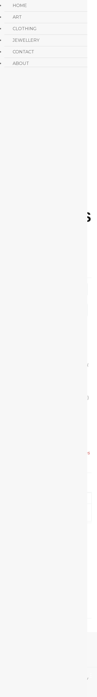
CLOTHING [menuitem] (25, 28)
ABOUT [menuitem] (21, 63)
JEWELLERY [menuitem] (26, 40)
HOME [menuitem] (20, 5)
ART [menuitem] (17, 17)
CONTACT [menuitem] (23, 51)
